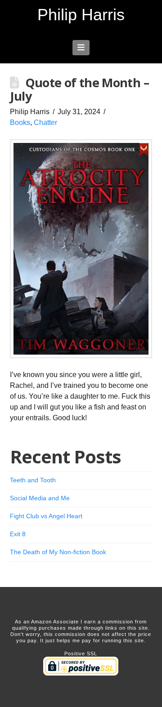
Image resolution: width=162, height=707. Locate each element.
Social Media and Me (40, 498)
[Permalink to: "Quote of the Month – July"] (81, 249)
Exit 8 (18, 534)
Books (20, 122)
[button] (81, 47)
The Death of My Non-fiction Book (58, 552)
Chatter (45, 122)
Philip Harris (81, 15)
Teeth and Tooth (33, 480)
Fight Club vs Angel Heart (46, 516)
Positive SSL (80, 653)
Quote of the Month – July (79, 89)
